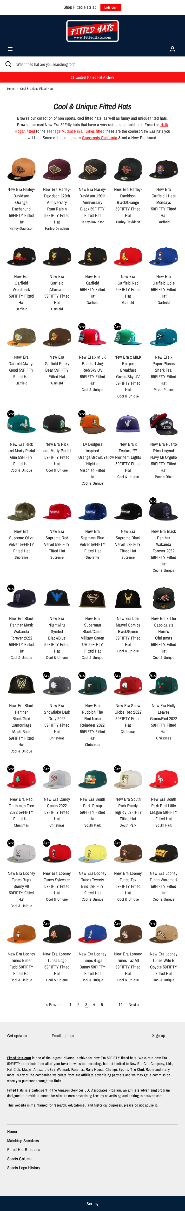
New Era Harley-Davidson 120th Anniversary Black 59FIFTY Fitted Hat (92, 202)
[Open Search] (8, 64)
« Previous (55, 1005)
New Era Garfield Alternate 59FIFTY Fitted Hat (56, 289)
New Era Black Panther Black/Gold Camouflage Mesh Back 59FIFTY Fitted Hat (21, 725)
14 (121, 1005)
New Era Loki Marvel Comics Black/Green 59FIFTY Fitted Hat (127, 631)
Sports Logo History (23, 1168)
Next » (134, 1005)
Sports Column (19, 1159)
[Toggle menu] (10, 49)
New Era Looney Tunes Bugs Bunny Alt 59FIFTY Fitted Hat (21, 886)
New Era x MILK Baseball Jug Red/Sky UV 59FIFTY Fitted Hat (92, 370)
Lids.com (111, 7)
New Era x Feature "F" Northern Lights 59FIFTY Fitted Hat (128, 457)
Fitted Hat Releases (23, 1150)
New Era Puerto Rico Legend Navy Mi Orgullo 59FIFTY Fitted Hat (163, 457)
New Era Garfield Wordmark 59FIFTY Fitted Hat (21, 289)
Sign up (158, 1035)
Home (12, 1131)
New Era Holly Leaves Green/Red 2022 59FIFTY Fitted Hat (163, 719)
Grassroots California (99, 138)
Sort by (92, 1204)
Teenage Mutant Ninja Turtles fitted (75, 131)
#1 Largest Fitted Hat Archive (92, 77)
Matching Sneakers (23, 1141)
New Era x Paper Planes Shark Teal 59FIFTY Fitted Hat (163, 370)
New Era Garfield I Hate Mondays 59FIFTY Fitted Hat (163, 202)
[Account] (172, 48)
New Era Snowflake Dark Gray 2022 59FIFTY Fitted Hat (57, 719)
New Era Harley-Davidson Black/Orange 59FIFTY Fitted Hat (128, 202)
